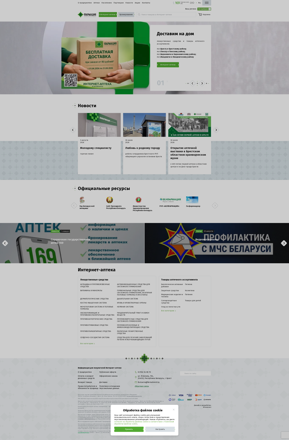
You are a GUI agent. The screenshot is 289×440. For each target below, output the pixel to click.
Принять (129, 429)
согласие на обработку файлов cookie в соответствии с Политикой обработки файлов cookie (144, 422)
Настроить (160, 429)
